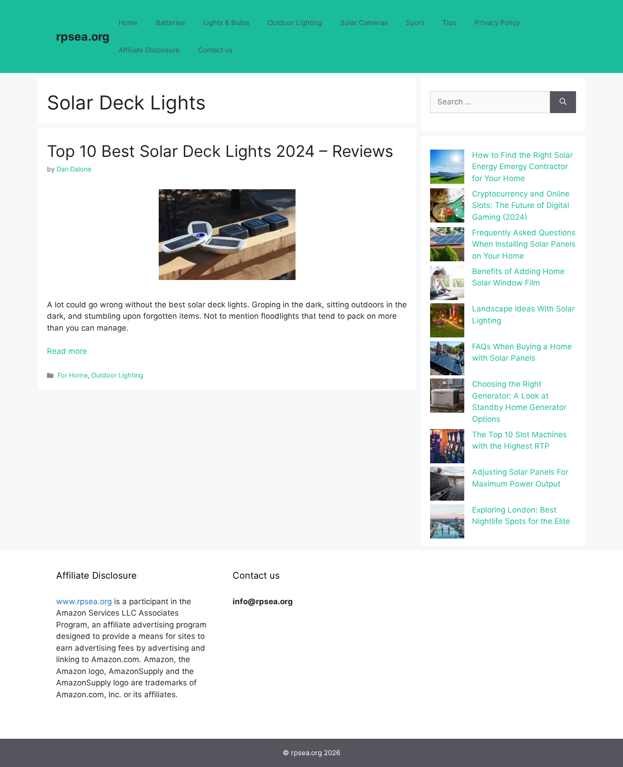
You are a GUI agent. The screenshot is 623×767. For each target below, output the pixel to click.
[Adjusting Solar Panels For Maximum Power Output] (447, 485)
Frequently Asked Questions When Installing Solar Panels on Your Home (524, 244)
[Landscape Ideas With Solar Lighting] (447, 322)
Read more (67, 351)
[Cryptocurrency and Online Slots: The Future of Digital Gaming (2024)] (447, 207)
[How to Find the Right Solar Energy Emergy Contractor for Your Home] (447, 168)
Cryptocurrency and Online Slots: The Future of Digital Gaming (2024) (521, 205)
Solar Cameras (364, 22)
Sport (415, 22)
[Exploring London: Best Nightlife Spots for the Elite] (447, 523)
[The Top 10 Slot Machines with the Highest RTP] (447, 448)
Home (128, 22)
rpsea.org (82, 36)
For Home (72, 375)
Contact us (215, 50)
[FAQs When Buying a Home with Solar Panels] (447, 360)
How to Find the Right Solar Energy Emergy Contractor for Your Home (522, 166)
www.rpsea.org (84, 601)
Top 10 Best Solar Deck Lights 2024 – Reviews (220, 151)
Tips (449, 22)
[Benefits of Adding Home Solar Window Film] (447, 285)
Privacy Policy (497, 22)
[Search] (563, 102)
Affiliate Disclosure (149, 50)
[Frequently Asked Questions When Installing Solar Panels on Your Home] (447, 246)
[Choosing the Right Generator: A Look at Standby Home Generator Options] (447, 397)
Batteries (170, 22)
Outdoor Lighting (295, 22)
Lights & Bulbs (226, 22)
